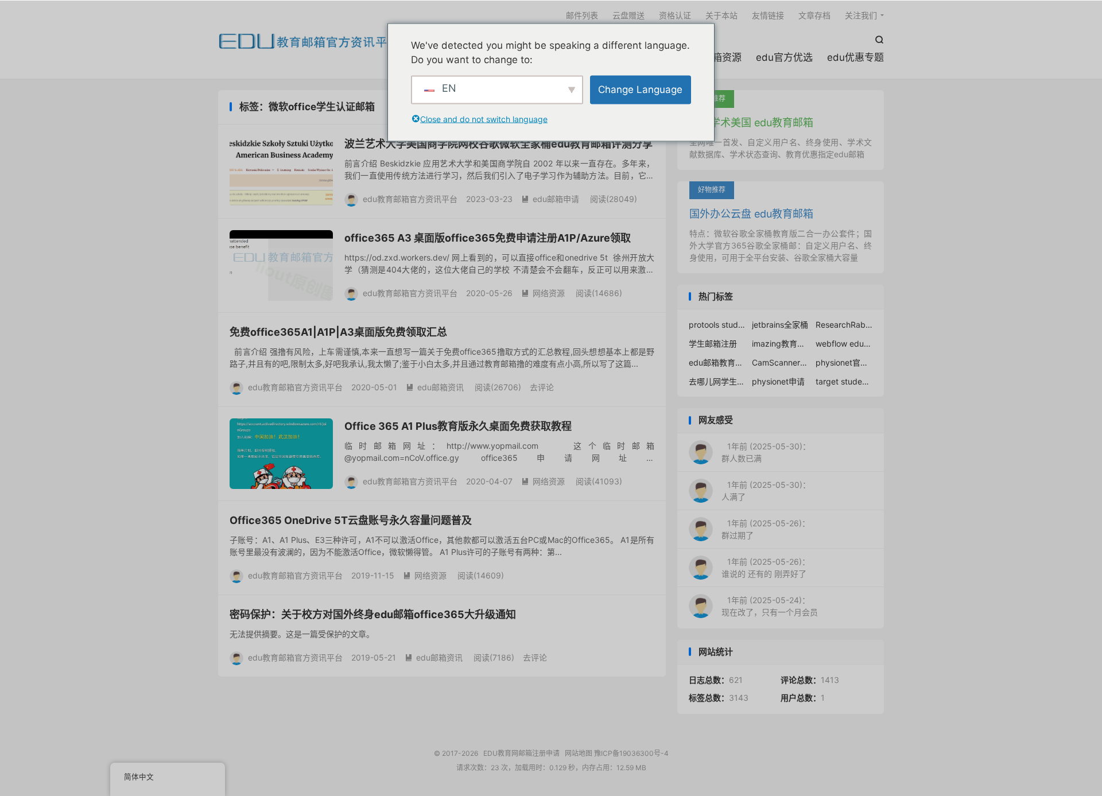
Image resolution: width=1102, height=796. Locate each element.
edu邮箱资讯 (435, 387)
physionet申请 (778, 381)
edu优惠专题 (855, 57)
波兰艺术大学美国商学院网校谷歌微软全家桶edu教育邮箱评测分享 (498, 144)
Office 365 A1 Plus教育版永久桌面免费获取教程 (458, 426)
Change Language (640, 89)
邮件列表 (582, 15)
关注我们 (861, 15)
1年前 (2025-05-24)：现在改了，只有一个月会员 (769, 606)
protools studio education (717, 324)
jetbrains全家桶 (780, 324)
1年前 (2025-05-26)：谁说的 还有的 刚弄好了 (765, 567)
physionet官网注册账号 (844, 362)
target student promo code (844, 381)
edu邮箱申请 (550, 199)
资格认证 (675, 15)
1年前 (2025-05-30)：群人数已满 (765, 452)
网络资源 (543, 293)
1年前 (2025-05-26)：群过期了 (765, 529)
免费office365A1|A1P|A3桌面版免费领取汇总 (338, 332)
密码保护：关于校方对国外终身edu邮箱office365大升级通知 (373, 614)
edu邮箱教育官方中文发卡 (717, 362)
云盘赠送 (628, 15)
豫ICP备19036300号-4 (631, 753)
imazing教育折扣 (780, 343)
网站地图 (578, 753)
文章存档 (814, 15)
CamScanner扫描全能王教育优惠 (780, 362)
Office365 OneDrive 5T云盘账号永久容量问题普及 (351, 520)
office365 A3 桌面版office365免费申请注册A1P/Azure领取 (487, 238)
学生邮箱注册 (713, 343)
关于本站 (721, 15)
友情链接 (768, 15)
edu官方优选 (784, 57)
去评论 (542, 387)
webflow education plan (844, 343)
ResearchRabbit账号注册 (844, 324)
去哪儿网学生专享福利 (717, 381)
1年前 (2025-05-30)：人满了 (765, 491)
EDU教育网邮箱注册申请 (308, 41)
